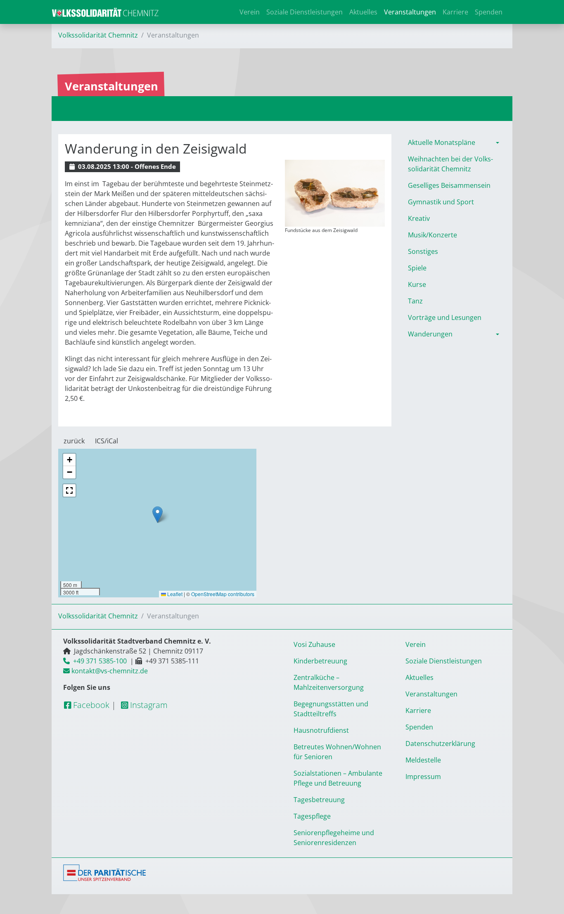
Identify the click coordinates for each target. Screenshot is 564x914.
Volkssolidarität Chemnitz (98, 35)
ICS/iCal (106, 440)
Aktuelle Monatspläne (441, 142)
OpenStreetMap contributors (222, 593)
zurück (74, 440)
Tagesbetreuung (319, 799)
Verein (249, 12)
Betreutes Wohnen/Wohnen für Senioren (337, 751)
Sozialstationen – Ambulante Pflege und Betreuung (338, 778)
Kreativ (419, 218)
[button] (157, 514)
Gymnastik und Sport (441, 201)
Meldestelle (423, 760)
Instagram (148, 704)
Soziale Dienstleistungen (304, 12)
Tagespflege (312, 816)
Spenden (488, 12)
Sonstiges (423, 251)
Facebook (90, 704)
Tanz (415, 300)
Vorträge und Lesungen (444, 317)
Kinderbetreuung (320, 660)
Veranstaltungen (410, 12)
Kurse (417, 284)
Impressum (423, 776)
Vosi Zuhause (314, 644)
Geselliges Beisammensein (449, 185)
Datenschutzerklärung (440, 743)
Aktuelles (363, 12)
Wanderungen (430, 334)
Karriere (455, 12)
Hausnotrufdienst (321, 730)
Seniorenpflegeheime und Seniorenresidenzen (334, 837)
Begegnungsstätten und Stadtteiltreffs (331, 708)
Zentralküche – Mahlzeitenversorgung (329, 682)
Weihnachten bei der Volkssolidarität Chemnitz (450, 163)
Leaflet (174, 593)
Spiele (417, 267)
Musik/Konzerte (432, 234)
